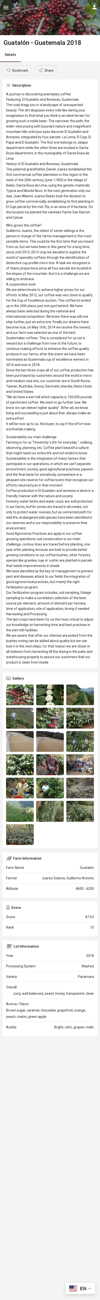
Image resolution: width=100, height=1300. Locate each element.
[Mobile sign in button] (94, 7)
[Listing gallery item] (20, 695)
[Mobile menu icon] (5, 7)
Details (10, 55)
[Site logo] (17, 7)
